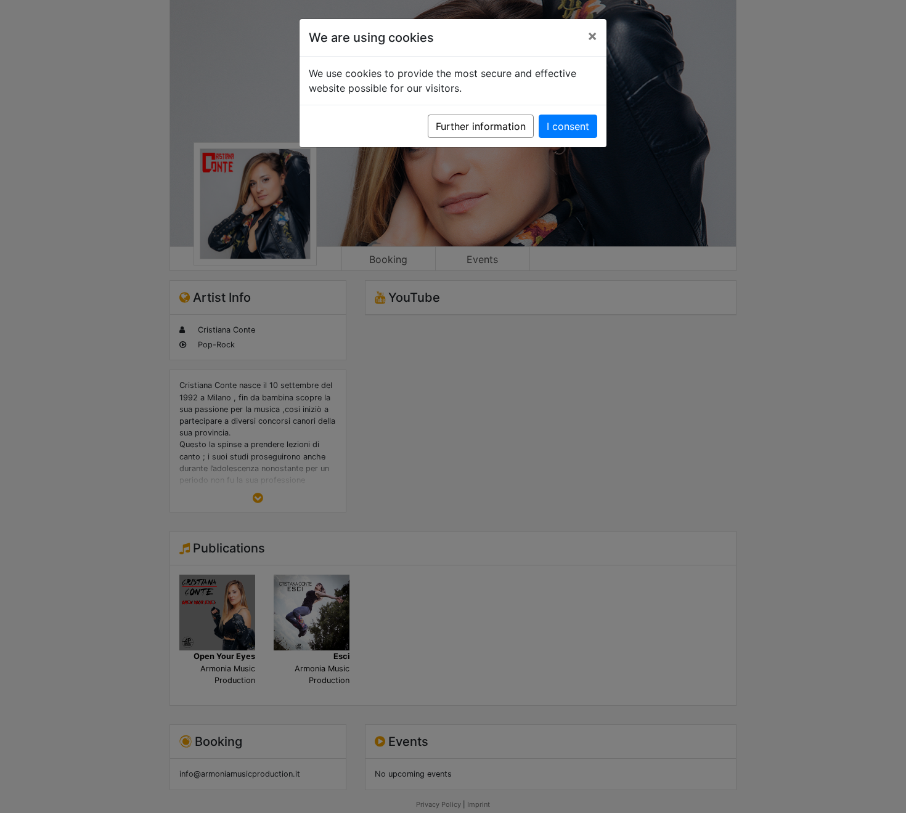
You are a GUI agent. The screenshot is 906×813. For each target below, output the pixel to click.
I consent (568, 126)
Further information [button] (481, 126)
